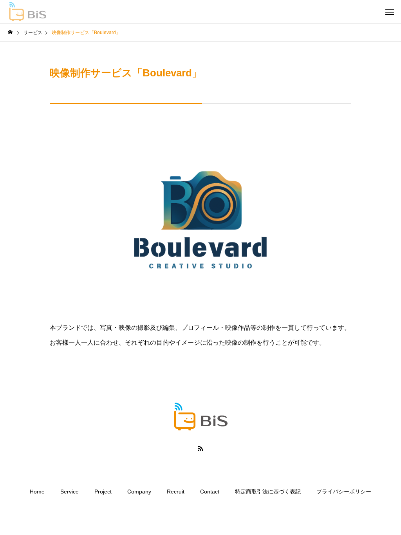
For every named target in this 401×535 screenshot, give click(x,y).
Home (37, 491)
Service (69, 491)
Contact (209, 491)
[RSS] (200, 448)
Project (103, 491)
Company (139, 491)
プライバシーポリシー (343, 491)
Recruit (175, 491)
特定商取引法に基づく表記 (268, 491)
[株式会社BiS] (27, 11)
